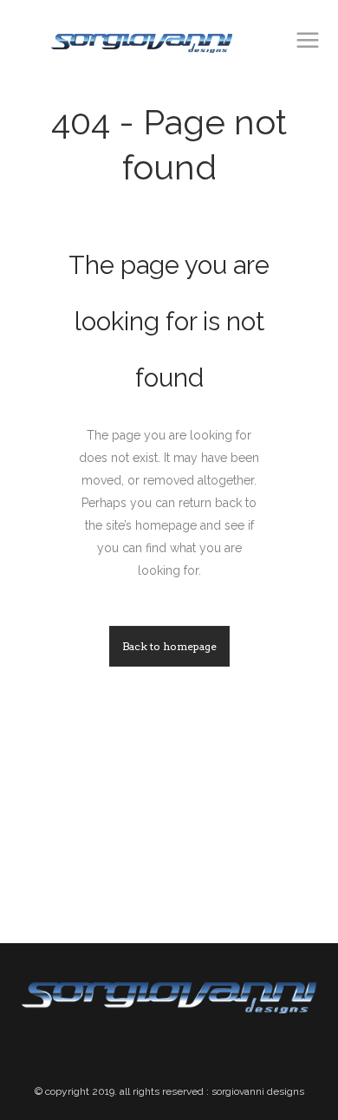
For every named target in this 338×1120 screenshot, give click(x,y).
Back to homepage (169, 646)
